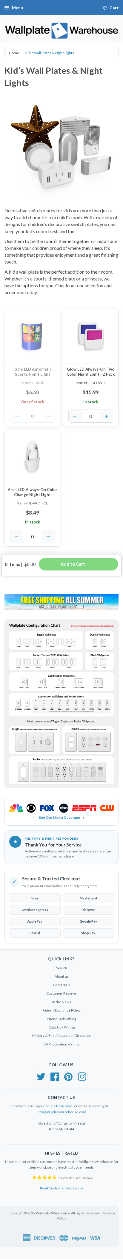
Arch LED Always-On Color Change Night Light (32, 492)
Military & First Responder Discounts (61, 1035)
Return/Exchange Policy (62, 1010)
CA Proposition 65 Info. (61, 1044)
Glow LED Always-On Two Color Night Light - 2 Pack (91, 372)
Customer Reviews (61, 993)
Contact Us (61, 985)
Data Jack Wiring (62, 1027)
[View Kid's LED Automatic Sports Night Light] (32, 335)
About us (62, 976)
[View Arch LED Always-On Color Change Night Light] (32, 456)
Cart (114, 7)
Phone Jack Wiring (61, 1019)
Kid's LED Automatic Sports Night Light (32, 372)
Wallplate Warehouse (53, 1213)
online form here (59, 1106)
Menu (17, 7)
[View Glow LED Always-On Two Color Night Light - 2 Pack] (90, 335)
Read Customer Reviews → (61, 1188)
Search (61, 968)
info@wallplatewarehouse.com (61, 1112)
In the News (61, 1002)
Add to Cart (78, 564)
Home (14, 53)
